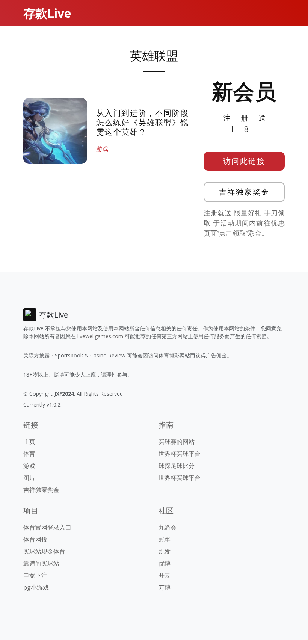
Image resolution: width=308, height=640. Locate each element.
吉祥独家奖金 (244, 192)
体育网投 (35, 539)
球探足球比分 (177, 465)
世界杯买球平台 (180, 453)
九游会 (168, 527)
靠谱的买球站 (41, 563)
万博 (165, 587)
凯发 (165, 551)
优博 (165, 563)
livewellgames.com (100, 336)
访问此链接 (244, 161)
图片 (29, 478)
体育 (29, 453)
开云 (165, 575)
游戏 (102, 149)
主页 (29, 441)
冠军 (165, 539)
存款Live (47, 13)
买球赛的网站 (177, 441)
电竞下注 (35, 575)
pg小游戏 (36, 587)
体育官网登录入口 (47, 527)
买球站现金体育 (44, 551)
